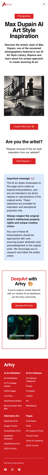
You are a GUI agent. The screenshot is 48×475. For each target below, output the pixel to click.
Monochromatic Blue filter (13, 407)
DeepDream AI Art (12, 444)
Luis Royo (8, 396)
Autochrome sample (12, 401)
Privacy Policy (32, 436)
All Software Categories (31, 379)
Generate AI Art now (24, 306)
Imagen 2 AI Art (10, 426)
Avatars (29, 396)
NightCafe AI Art (11, 421)
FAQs (28, 426)
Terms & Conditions (34, 441)
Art (27, 401)
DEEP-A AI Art (10, 449)
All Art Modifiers (11, 378)
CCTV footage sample (10, 384)
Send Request (24, 161)
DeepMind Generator (8, 437)
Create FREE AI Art (24, 127)
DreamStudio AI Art (12, 431)
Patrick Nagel (10, 391)
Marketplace (31, 406)
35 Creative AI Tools (34, 431)
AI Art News (31, 421)
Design (29, 386)
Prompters (30, 391)
